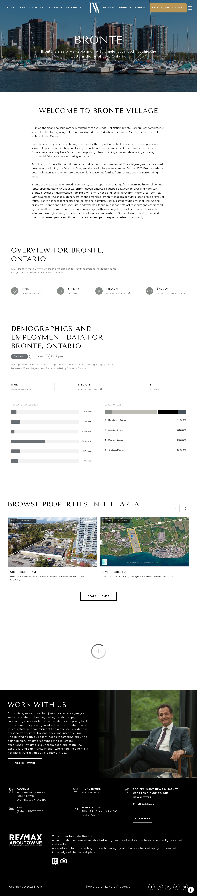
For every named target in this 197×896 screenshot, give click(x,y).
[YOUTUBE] (185, 887)
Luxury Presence (118, 886)
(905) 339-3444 (90, 792)
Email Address (143, 804)
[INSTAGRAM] (160, 887)
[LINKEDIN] (168, 887)
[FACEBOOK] (151, 887)
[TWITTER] (176, 887)
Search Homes (98, 596)
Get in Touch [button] (25, 762)
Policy (40, 886)
